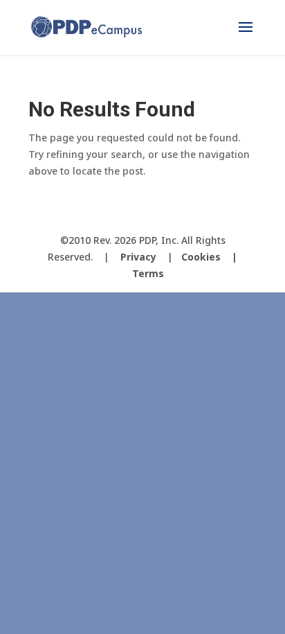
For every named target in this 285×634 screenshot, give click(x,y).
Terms (148, 273)
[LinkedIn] (181, 217)
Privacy (138, 256)
